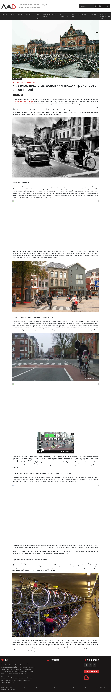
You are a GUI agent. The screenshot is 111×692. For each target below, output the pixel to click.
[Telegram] (16, 95)
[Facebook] (14, 95)
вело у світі (15, 82)
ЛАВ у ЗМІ (38, 16)
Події (12, 14)
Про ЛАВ (73, 15)
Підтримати (82, 14)
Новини (4, 14)
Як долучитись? (64, 15)
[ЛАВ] (24, 6)
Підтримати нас (92, 671)
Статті (20, 14)
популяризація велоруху (27, 82)
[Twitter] (19, 95)
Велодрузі (29, 14)
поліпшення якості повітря (23, 102)
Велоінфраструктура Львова (49, 15)
